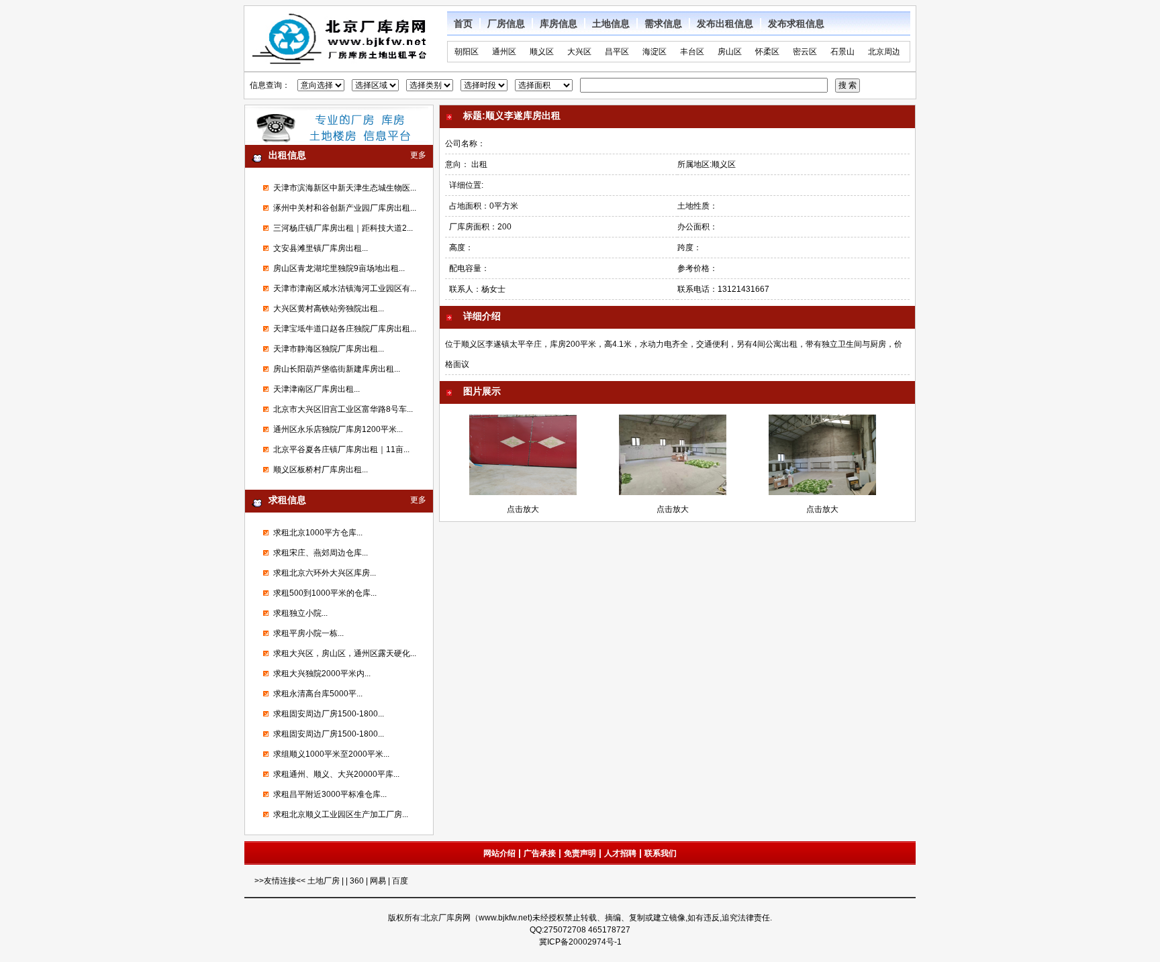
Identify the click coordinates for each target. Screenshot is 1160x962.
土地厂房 (324, 881)
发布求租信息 (796, 23)
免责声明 (580, 853)
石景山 (842, 51)
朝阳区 (466, 51)
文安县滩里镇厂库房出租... (320, 248)
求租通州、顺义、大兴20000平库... (336, 774)
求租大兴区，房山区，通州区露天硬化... (344, 653)
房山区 (730, 51)
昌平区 (617, 51)
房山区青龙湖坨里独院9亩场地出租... (339, 268)
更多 (418, 155)
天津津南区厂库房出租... (316, 389)
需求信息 (663, 23)
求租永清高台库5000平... (317, 693)
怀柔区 (767, 51)
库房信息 (558, 23)
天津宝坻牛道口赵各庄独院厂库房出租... (344, 328)
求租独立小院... (300, 613)
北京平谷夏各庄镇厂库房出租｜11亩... (341, 449)
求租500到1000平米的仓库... (325, 593)
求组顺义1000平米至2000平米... (331, 754)
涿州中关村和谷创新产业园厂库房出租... (344, 208)
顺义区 (542, 51)
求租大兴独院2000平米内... (322, 673)
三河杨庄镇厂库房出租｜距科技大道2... (343, 228)
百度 (400, 881)
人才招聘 (620, 853)
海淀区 (654, 51)
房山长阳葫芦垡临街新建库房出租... (336, 369)
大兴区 (579, 51)
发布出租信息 (725, 23)
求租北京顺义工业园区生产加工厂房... (340, 814)
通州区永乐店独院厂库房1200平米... (338, 429)
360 (357, 881)
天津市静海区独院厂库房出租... (328, 349)
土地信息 (611, 23)
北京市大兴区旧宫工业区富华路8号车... (343, 409)
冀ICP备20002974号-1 (580, 942)
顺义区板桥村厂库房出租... (320, 469)
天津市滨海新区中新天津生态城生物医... (344, 188)
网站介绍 (499, 853)
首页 (463, 23)
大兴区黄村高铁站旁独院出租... (328, 308)
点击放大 (523, 509)
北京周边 (884, 51)
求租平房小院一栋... (308, 633)
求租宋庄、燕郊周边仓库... (320, 552)
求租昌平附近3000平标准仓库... (330, 794)
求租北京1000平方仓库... (317, 532)
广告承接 (540, 853)
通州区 (504, 51)
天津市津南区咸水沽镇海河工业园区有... (344, 288)
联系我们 (660, 853)
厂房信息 (506, 23)
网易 (378, 881)
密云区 (805, 51)
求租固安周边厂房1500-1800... (328, 713)
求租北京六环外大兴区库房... (324, 573)
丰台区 (692, 51)
